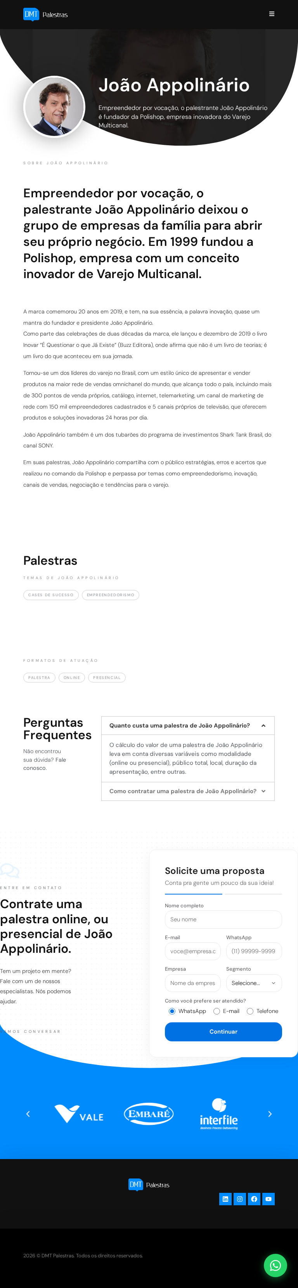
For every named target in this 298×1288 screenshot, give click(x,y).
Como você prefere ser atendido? (205, 1000)
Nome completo (184, 905)
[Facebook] (254, 1199)
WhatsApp (238, 937)
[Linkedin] (225, 1199)
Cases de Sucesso (51, 594)
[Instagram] (240, 1199)
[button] (188, 726)
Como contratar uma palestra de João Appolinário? (182, 791)
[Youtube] (268, 1199)
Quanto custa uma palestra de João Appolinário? (179, 725)
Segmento (238, 968)
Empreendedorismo (111, 594)
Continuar (223, 1032)
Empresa (175, 968)
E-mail (172, 937)
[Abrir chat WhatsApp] (275, 1265)
